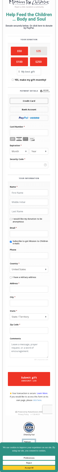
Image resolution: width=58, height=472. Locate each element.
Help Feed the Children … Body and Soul (29, 16)
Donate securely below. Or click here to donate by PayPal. (29, 26)
